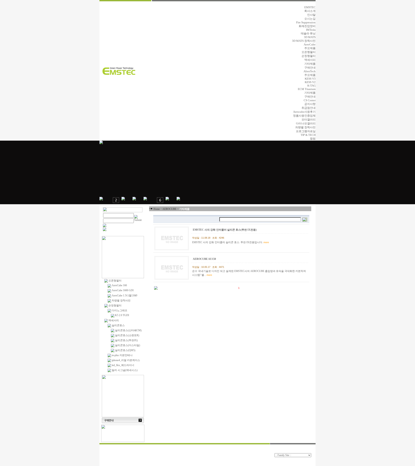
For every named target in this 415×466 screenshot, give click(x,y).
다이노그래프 (119, 310)
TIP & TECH (308, 135)
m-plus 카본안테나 (121, 355)
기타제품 (310, 63)
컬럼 (313, 138)
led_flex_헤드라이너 (122, 365)
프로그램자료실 (306, 131)
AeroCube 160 (119, 285)
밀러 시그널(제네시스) (124, 370)
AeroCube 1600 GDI (122, 290)
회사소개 (310, 11)
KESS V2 (310, 82)
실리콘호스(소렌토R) (126, 335)
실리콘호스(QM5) (124, 350)
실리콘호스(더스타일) (127, 345)
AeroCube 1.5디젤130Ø (124, 295)
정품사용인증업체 (304, 115)
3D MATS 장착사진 (304, 40)
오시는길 (310, 18)
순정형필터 (309, 56)
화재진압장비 (307, 26)
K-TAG (311, 85)
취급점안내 (309, 107)
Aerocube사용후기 (304, 111)
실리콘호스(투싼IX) (126, 340)
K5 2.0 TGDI (121, 315)
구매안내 (310, 67)
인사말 (311, 14)
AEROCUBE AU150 (205, 258)
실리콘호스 (118, 325)
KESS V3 (310, 78)
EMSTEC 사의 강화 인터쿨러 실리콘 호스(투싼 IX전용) (225, 229)
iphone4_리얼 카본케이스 (125, 360)
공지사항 (310, 104)
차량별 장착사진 (305, 127)
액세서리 (310, 59)
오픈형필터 (309, 52)
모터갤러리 (309, 119)
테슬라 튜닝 (308, 33)
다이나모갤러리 (306, 123)
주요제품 (310, 48)
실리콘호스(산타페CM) (128, 330)
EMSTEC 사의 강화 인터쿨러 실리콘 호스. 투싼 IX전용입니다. (230, 242)
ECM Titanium (307, 89)
